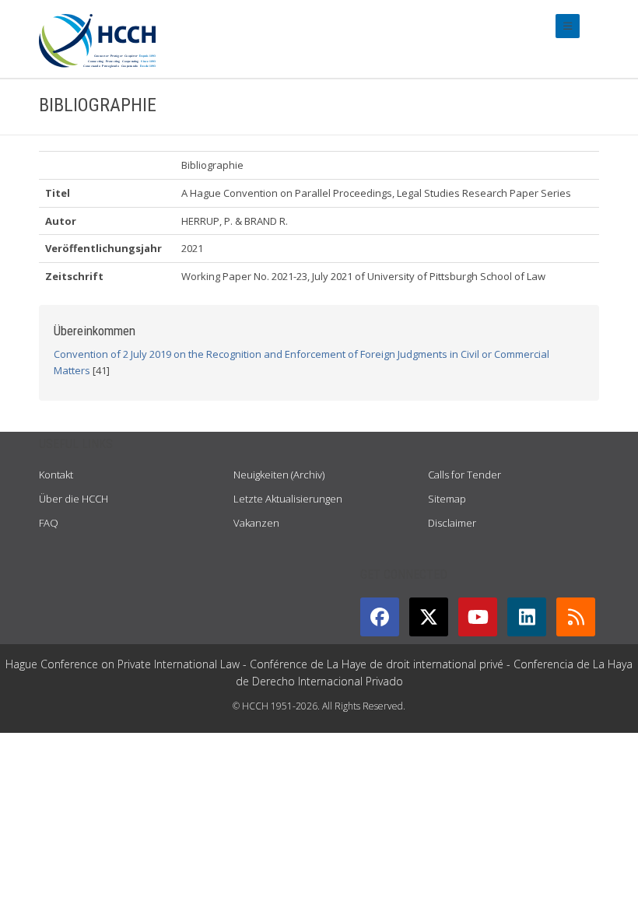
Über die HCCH (73, 499)
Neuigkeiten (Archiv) (278, 475)
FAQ (48, 523)
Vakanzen (256, 523)
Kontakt (56, 475)
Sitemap (447, 499)
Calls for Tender (464, 475)
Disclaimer (452, 523)
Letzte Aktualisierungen (287, 499)
